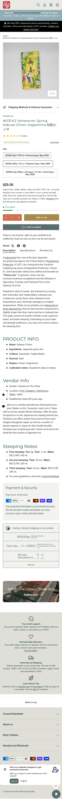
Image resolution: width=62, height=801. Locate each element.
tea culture (37, 687)
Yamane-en (8, 116)
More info (31, 564)
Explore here (31, 594)
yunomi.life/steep (50, 476)
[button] (51, 5)
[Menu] (57, 5)
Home (5, 36)
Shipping (50, 198)
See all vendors (30, 650)
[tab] (9, 251)
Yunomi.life (13, 792)
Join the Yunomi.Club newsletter (27, 13)
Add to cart (41, 217)
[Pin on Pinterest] (24, 246)
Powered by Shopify (26, 792)
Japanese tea (23, 687)
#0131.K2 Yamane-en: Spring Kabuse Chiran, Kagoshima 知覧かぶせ (30, 38)
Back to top (31, 702)
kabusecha (10, 257)
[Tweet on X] (13, 246)
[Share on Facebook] (18, 246)
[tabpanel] (31, 367)
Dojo (35, 689)
